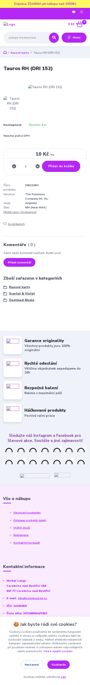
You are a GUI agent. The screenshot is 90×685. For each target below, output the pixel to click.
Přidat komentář (19, 262)
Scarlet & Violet (22, 294)
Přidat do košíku (61, 166)
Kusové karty (20, 53)
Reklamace (21, 535)
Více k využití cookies (58, 651)
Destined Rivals (21, 300)
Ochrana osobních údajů (29, 520)
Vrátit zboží (21, 528)
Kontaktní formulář (26, 543)
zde (63, 677)
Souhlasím (58, 664)
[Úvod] (18, 24)
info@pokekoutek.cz (32, 598)
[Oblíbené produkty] (73, 12)
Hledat (54, 38)
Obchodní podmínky (27, 513)
